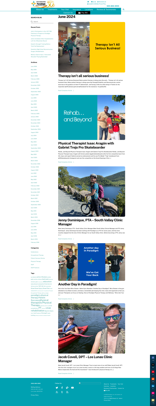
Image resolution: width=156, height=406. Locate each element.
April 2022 (34, 182)
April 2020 (34, 207)
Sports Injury (49, 311)
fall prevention (34, 286)
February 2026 (35, 79)
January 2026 (35, 82)
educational (34, 284)
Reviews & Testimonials (106, 9)
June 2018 (34, 229)
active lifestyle (42, 277)
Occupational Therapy (37, 255)
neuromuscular (40, 290)
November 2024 (35, 123)
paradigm (46, 293)
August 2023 (34, 151)
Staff (32, 264)
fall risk (41, 286)
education (47, 281)
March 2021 (34, 198)
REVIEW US (102, 2)
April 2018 (34, 236)
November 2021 (35, 192)
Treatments (52, 9)
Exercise (47, 284)
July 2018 (33, 226)
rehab (48, 308)
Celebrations (34, 252)
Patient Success (38, 298)
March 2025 (34, 110)
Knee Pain (46, 288)
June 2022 (34, 176)
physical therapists (40, 301)
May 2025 (34, 104)
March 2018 (34, 239)
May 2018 (33, 233)
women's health (46, 315)
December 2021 (35, 189)
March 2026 (34, 76)
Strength (44, 313)
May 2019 (33, 211)
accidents (33, 277)
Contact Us (68, 13)
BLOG (94, 2)
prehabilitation (34, 308)
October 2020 (35, 201)
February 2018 (35, 242)
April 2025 (34, 107)
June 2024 (34, 138)
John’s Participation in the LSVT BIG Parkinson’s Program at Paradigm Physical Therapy (41, 33)
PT (40, 307)
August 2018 (34, 223)
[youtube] (73, 387)
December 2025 (35, 85)
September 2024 (36, 129)
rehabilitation (37, 310)
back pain (45, 279)
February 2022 (35, 185)
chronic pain (34, 281)
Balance (51, 279)
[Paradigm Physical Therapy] (43, 7)
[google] (57, 392)
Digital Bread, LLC (113, 398)
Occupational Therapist (48, 290)
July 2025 (33, 98)
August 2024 (34, 132)
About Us (40, 9)
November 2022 (35, 164)
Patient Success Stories (38, 258)
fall (51, 284)
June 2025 (34, 101)
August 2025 (34, 94)
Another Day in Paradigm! (77, 284)
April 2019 (34, 214)
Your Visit (65, 9)
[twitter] (57, 387)
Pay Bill (84, 13)
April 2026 (34, 72)
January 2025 (35, 116)
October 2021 (35, 195)
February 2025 (35, 113)
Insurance (77, 9)
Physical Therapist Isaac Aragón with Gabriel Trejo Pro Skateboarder (86, 145)
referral (43, 308)
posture (46, 305)
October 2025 (35, 88)
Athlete (40, 279)
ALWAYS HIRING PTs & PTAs (97, 4)
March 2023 (34, 160)
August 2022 (34, 170)
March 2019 (34, 217)
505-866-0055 (113, 6)
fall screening (47, 286)
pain (43, 293)
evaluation (41, 284)
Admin (120, 398)
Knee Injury (38, 288)
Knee (32, 288)
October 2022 (35, 167)
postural (42, 305)
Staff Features (35, 267)
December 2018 (35, 220)
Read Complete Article (65, 90)
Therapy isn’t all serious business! (83, 76)
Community (40, 281)
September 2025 (36, 91)
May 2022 (33, 179)
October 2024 (35, 126)
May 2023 (34, 154)
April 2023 (34, 157)
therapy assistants (39, 315)
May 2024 (34, 142)
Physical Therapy (36, 261)
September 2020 (36, 204)
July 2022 (33, 173)
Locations (89, 9)
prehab (50, 305)
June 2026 (34, 66)
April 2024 (34, 145)
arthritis (36, 279)
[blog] (67, 387)
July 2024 (33, 135)
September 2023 (36, 148)
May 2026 (33, 69)
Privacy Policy (107, 400)
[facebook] (62, 387)
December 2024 (35, 120)
